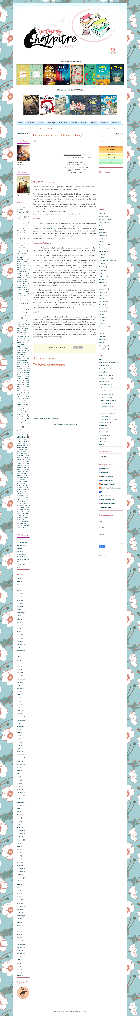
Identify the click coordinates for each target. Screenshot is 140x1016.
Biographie (102, 226)
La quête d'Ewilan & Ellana (106, 400)
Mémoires (102, 298)
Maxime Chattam (22, 435)
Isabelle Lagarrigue (22, 352)
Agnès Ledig (20, 217)
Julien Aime (21, 374)
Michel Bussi (21, 437)
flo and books (105, 469)
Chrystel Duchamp (22, 287)
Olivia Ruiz (23, 453)
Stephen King (26, 503)
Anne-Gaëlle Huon (22, 239)
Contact (111, 162)
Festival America (21, 545)
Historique (102, 276)
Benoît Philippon (22, 261)
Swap (18, 568)
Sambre (101, 438)
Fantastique (102, 267)
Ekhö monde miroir (104, 378)
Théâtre (101, 342)
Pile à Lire (84, 123)
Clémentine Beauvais (23, 296)
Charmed (102, 372)
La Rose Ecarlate (104, 391)
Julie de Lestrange (65, 350)
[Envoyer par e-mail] (74, 347)
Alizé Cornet (20, 225)
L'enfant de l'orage (104, 384)
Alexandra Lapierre (22, 221)
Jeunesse (54, 350)
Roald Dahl (26, 477)
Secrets (101, 441)
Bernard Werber (22, 265)
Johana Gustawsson (22, 362)
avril (18, 591)
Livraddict (111, 147)
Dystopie (101, 257)
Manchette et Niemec (23, 413)
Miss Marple (102, 429)
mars (18, 594)
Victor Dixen (21, 519)
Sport (100, 333)
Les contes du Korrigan (106, 413)
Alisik (100, 359)
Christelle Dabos (21, 285)
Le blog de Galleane (107, 476)
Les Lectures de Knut (107, 480)
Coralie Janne (21, 302)
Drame (101, 254)
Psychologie (102, 320)
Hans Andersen (22, 344)
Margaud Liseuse (106, 496)
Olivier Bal (20, 455)
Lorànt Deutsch (21, 407)
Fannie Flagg (23, 320)
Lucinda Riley (21, 411)
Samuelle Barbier (22, 483)
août (18, 578)
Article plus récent (38, 419)
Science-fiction (78, 350)
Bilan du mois (63, 123)
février (19, 597)
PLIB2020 (19, 548)
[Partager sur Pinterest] (82, 347)
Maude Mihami (22, 433)
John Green (20, 364)
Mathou (27, 429)
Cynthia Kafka (21, 304)
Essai (100, 264)
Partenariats (104, 123)
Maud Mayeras (23, 431)
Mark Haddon (20, 421)
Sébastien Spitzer (24, 507)
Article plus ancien (53, 419)
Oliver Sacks (26, 451)
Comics (101, 238)
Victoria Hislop (26, 521)
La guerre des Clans (105, 394)
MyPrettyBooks (105, 472)
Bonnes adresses (22, 539)
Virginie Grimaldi (23, 525)
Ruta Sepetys (23, 479)
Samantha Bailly (22, 481)
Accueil (20, 123)
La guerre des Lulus (105, 397)
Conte (101, 242)
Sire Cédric (20, 491)
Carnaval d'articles (22, 542)
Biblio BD (40, 123)
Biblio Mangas (51, 123)
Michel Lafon (52, 228)
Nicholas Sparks (21, 445)
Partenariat (102, 308)
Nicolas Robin (20, 449)
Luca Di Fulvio (22, 408)
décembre (20, 603)
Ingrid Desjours (22, 350)
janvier (19, 600)
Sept (100, 444)
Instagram (111, 160)
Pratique (101, 317)
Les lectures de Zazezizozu (109, 503)
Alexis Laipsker (21, 223)
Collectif (19, 300)
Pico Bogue (102, 432)
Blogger (83, 1012)
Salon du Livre (21, 564)
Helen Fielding (23, 348)
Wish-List (74, 123)
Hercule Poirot (103, 381)
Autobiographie (103, 216)
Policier (101, 311)
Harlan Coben (23, 346)
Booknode (111, 149)
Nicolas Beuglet (22, 447)
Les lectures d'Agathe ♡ (108, 484)
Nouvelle (101, 305)
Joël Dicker (27, 370)
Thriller (101, 339)
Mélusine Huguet (22, 443)
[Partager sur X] (78, 347)
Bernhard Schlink (21, 267)
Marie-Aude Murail (22, 419)
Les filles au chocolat (105, 416)
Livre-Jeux (102, 292)
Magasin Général (104, 422)
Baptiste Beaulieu (22, 253)
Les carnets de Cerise (105, 407)
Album (101, 213)
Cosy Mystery (103, 251)
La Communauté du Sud (106, 388)
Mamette (101, 426)
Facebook (111, 157)
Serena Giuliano (22, 489)
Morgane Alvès (21, 439)
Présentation (115, 123)
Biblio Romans (30, 123)
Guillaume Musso (22, 342)
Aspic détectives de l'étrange (107, 362)
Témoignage (102, 346)
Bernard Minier (21, 263)
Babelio (111, 152)
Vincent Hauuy (23, 523)
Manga (101, 295)
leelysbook (104, 492)
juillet (18, 581)
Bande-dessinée (104, 219)
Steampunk (102, 336)
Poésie (101, 314)
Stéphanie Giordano (24, 505)
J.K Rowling (20, 354)
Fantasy (101, 270)
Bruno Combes (20, 269)
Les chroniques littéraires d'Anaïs (111, 488)
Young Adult (102, 349)
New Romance (103, 301)
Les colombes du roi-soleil (106, 410)
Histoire (101, 273)
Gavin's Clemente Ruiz (23, 336)
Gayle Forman (23, 338)
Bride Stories (103, 366)
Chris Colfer (21, 283)
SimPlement (111, 154)
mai (18, 587)
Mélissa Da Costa (22, 441)
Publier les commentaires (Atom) (68, 424)
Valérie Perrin (26, 517)
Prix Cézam (20, 551)
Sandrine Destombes (23, 485)
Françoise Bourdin (22, 332)
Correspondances (104, 248)
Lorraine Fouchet (22, 405)
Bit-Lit (100, 229)
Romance (102, 324)
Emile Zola (26, 318)
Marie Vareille (21, 417)
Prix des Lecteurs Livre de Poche (22, 555)
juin (18, 584)
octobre (19, 610)
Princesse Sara (103, 435)
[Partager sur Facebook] (80, 347)
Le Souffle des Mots (107, 507)
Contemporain (103, 245)
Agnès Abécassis (22, 215)
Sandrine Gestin (23, 487)
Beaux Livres (102, 223)
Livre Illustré (102, 289)
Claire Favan (20, 289)
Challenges (93, 123)
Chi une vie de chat (104, 375)
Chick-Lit (101, 232)
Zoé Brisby (23, 527)
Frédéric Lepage (21, 334)
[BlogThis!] (76, 347)
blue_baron (70, 1012)
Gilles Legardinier (22, 340)
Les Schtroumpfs (104, 403)
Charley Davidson (104, 369)
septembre (20, 613)
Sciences (101, 330)
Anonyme (19, 241)
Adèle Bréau (21, 207)
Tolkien (21, 509)
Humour (101, 279)
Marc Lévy (22, 415)
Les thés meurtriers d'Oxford (107, 419)
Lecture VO (102, 286)
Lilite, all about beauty (107, 499)
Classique (102, 235)
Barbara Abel (21, 255)
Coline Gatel (23, 298)
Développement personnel (107, 261)
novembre (20, 606)
